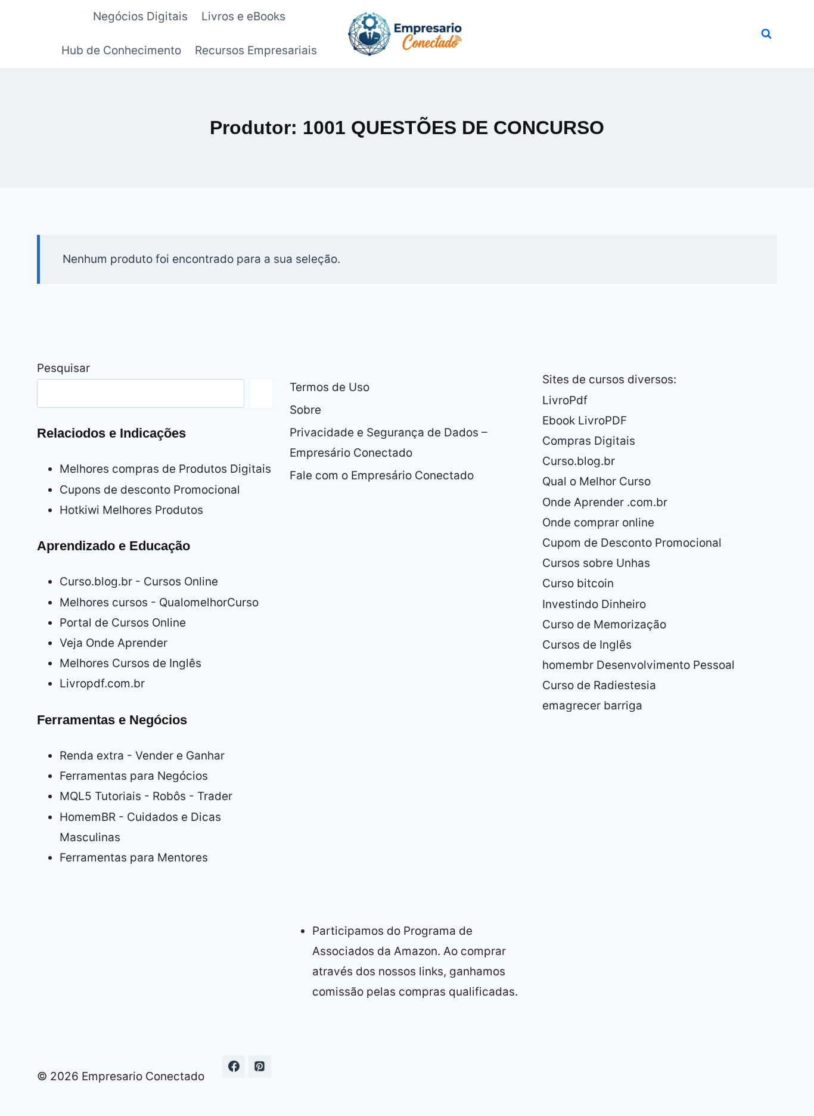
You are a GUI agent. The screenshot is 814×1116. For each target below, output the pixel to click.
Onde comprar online (598, 522)
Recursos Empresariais (256, 50)
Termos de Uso (329, 387)
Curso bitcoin (578, 583)
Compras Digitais (588, 441)
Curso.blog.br (578, 461)
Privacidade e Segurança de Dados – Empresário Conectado (388, 443)
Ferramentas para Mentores (134, 857)
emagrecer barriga (592, 705)
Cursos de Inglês (587, 645)
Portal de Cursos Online (123, 623)
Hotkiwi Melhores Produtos (131, 510)
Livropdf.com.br (102, 683)
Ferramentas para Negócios (134, 776)
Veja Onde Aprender (113, 643)
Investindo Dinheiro (594, 604)
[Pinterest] (259, 1066)
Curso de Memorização (604, 624)
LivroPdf (565, 400)
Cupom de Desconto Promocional (632, 543)
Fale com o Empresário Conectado (382, 475)
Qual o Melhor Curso (596, 481)
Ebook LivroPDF (584, 420)
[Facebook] (233, 1066)
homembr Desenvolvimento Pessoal (638, 665)
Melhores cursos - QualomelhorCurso (159, 602)
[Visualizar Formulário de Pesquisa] (766, 34)
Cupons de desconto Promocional (150, 490)
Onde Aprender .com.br (604, 502)
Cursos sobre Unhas (596, 563)
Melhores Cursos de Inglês (130, 663)
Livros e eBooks (243, 16)
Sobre (305, 410)
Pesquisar (63, 368)
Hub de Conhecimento (121, 50)
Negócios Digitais (140, 16)
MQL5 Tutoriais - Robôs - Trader (146, 796)
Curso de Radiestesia (599, 685)
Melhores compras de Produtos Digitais (165, 469)
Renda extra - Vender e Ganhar (142, 755)
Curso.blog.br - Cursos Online (139, 581)
